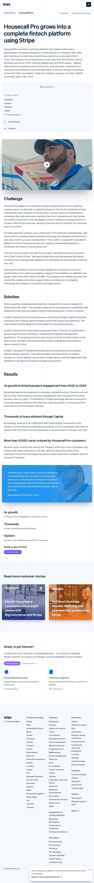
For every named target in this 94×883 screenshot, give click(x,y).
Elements (30, 756)
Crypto (29, 749)
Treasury (30, 807)
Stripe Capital (68, 317)
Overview (63, 13)
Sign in (74, 810)
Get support (76, 798)
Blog (73, 728)
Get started (11, 663)
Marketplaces (55, 752)
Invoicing (30, 766)
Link (28, 773)
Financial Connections (35, 759)
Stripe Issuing (39, 330)
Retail (51, 806)
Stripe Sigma (31, 797)
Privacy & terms (78, 741)
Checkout (30, 738)
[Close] (89, 870)
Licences (75, 754)
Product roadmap (78, 774)
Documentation (55, 841)
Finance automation (57, 742)
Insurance (53, 786)
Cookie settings (78, 761)
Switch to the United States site (45, 877)
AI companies (54, 766)
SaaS (51, 762)
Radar (28, 790)
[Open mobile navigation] (88, 4)
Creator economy (56, 769)
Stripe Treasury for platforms (67, 330)
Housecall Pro (11, 49)
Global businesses (57, 745)
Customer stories (78, 725)
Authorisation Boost (34, 728)
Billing (28, 732)
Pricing (29, 721)
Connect (30, 745)
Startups (52, 725)
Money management (57, 756)
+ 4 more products (12, 114)
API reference (55, 689)
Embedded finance (57, 738)
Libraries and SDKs (57, 855)
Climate (29, 742)
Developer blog (55, 862)
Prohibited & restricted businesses (76, 748)
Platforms (53, 759)
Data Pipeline (32, 752)
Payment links (32, 780)
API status (53, 848)
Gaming (52, 776)
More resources (78, 764)
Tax (28, 800)
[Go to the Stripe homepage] (7, 717)
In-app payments (56, 749)
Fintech (52, 773)
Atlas (28, 725)
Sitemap (75, 758)
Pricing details (10, 689)
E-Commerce (54, 735)
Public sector (54, 803)
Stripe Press (76, 784)
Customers (9, 12)
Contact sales (12, 552)
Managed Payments (34, 776)
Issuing (29, 769)
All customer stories (81, 13)
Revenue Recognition (35, 793)
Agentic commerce (57, 728)
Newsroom (76, 781)
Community (76, 732)
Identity (29, 762)
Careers (74, 778)
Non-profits (54, 796)
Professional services (58, 799)
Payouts (29, 786)
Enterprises (54, 721)
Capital (29, 735)
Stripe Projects (55, 859)
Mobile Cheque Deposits (17, 354)
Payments (30, 783)
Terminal (30, 804)
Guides (74, 721)
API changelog (55, 852)
